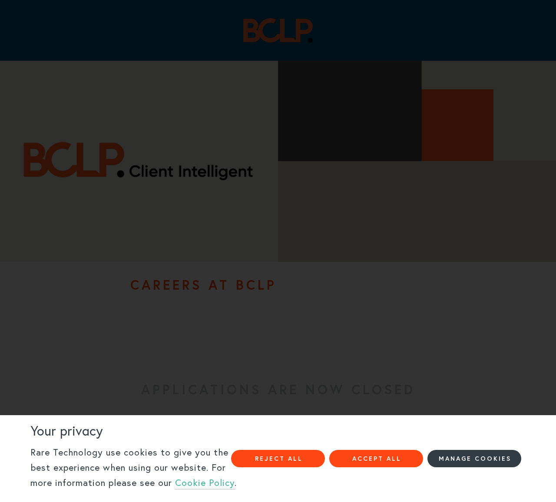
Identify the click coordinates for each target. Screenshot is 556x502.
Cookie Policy (205, 483)
